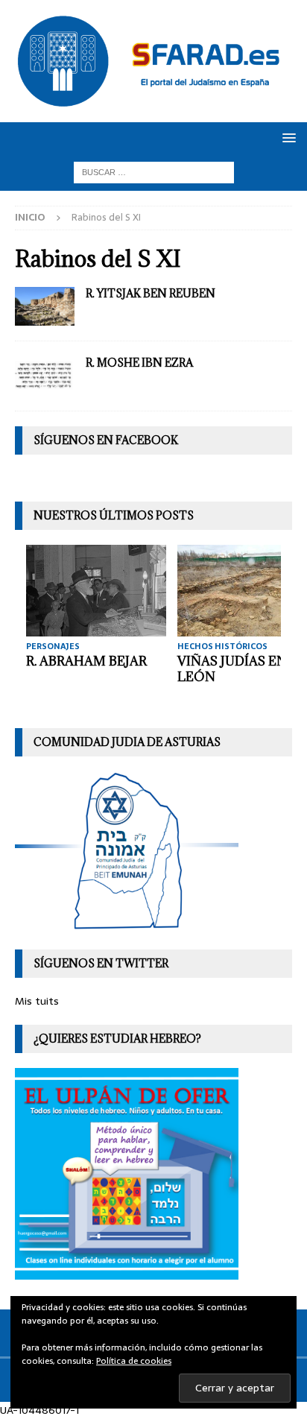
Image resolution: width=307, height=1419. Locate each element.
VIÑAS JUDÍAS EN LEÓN (232, 669)
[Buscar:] (154, 171)
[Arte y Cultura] (45, 376)
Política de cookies (133, 1360)
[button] (286, 137)
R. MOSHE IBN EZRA (139, 362)
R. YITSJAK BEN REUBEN (150, 293)
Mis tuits (37, 1001)
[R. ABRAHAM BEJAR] (96, 590)
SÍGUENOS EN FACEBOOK (106, 440)
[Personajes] (45, 306)
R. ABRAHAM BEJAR (86, 661)
